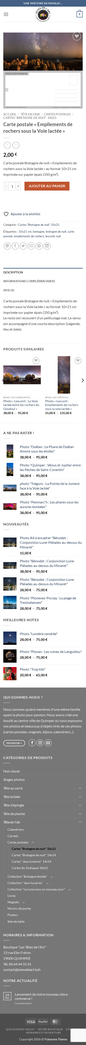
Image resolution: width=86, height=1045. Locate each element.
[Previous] (3, 389)
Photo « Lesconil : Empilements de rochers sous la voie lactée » (61, 405)
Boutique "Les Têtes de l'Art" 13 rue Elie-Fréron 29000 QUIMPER (24, 952)
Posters (12, 915)
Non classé (11, 771)
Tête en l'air (30, 114)
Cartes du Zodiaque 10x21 (30, 868)
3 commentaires (29, 1003)
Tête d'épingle (13, 805)
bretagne (38, 231)
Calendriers (15, 829)
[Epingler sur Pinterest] (39, 246)
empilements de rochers (29, 236)
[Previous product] (15, 145)
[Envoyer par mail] (31, 246)
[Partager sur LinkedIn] (47, 246)
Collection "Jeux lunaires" (25, 883)
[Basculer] (80, 788)
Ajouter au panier (47, 186)
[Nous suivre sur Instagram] (40, 742)
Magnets (13, 902)
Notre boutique (50, 1029)
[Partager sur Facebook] (15, 246)
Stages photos (14, 779)
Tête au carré (12, 788)
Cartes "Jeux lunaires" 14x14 (31, 861)
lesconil (50, 236)
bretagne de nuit (56, 231)
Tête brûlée (11, 796)
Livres (11, 895)
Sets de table (15, 921)
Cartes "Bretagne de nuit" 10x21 (29, 118)
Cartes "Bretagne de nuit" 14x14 (34, 855)
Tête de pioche (14, 813)
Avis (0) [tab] (8, 290)
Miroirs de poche (19, 908)
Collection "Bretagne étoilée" (27, 876)
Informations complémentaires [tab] (29, 281)
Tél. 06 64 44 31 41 (17, 964)
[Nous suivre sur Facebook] (32, 742)
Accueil (9, 114)
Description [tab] (13, 272)
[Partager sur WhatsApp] (7, 246)
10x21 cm (25, 231)
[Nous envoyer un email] (48, 742)
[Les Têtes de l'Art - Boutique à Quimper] (43, 14)
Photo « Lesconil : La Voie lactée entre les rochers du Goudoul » (21, 405)
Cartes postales (57, 114)
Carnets (12, 836)
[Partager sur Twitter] (23, 246)
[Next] (82, 389)
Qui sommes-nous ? (20, 1029)
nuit (58, 236)
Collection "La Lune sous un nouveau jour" (36, 889)
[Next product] (7, 145)
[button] (6, 14)
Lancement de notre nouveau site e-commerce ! (42, 996)
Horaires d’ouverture (43, 1032)
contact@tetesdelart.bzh (22, 969)
